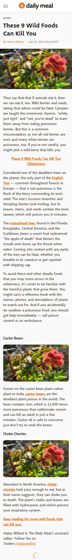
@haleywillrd (25, 543)
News (7, 18)
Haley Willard (15, 42)
